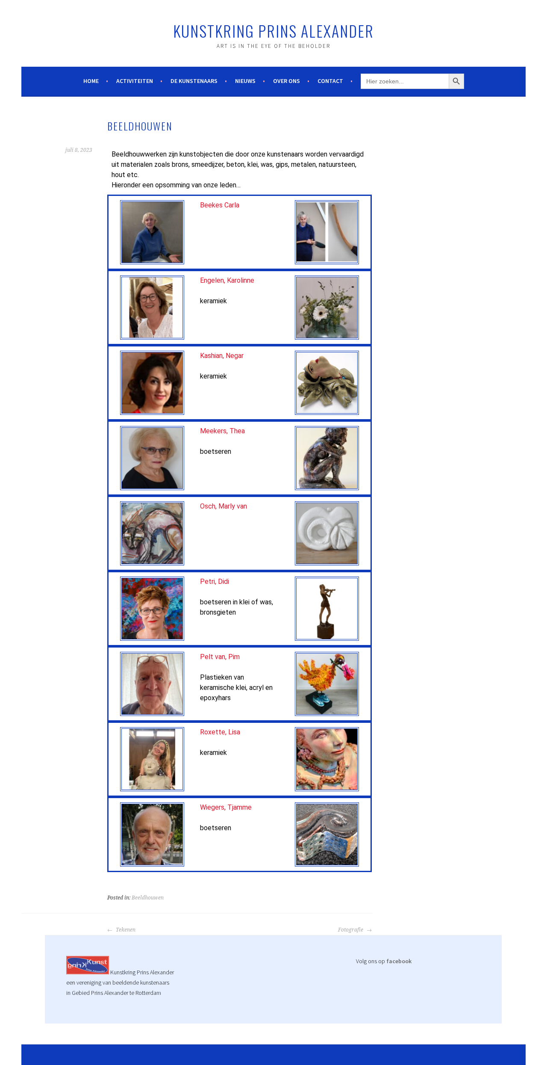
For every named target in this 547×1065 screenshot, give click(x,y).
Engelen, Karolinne (227, 280)
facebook (399, 961)
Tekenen (125, 930)
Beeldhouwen (148, 898)
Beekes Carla (219, 205)
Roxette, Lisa (221, 732)
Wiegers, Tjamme (226, 807)
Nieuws (245, 81)
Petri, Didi (214, 581)
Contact (330, 81)
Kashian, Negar (222, 356)
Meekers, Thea (222, 431)
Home (91, 81)
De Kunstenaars (194, 81)
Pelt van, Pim (220, 657)
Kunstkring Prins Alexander (273, 30)
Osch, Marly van (223, 506)
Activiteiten (134, 81)
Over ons (286, 81)
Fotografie (351, 930)
